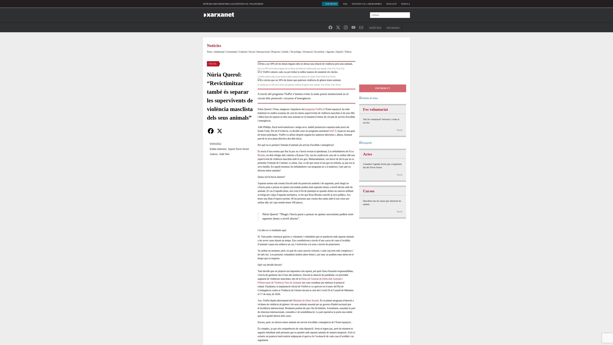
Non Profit (331, 4)
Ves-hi (399, 130)
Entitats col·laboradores (367, 4)
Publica (405, 4)
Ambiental (219, 51)
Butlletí (391, 4)
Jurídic (285, 51)
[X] (219, 131)
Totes (209, 51)
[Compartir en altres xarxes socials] (228, 131)
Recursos (393, 27)
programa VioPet (313, 109)
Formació (308, 51)
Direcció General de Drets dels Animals (321, 278)
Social (252, 51)
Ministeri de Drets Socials (306, 300)
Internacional (263, 51)
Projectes (275, 51)
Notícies (375, 27)
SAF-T (332, 131)
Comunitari (231, 51)
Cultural (243, 51)
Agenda (330, 51)
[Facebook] (211, 131)
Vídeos (348, 51)
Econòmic (319, 51)
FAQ (345, 4)
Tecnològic (296, 51)
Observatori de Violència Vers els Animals (280, 282)
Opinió (339, 51)
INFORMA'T (382, 88)
